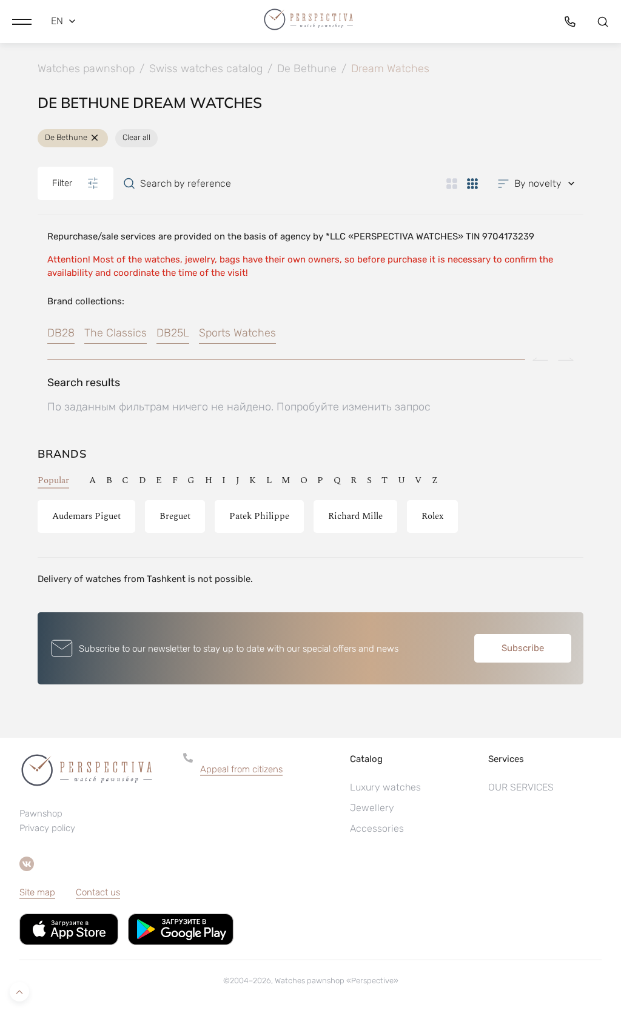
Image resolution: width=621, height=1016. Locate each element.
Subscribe (523, 648)
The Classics (115, 332)
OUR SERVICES (521, 787)
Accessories (377, 828)
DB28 (61, 332)
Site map (37, 892)
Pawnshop (40, 813)
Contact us (98, 892)
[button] (22, 21)
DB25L (172, 332)
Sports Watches (237, 332)
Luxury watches (385, 787)
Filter (62, 183)
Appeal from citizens (241, 769)
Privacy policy (47, 828)
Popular (53, 480)
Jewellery (372, 808)
